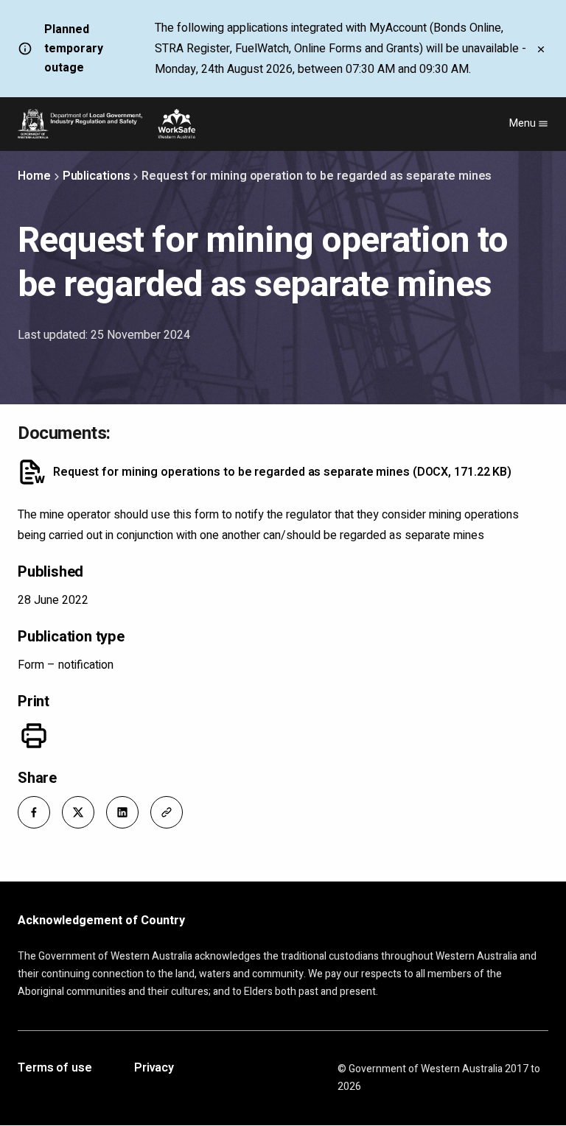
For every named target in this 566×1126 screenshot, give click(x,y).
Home (34, 176)
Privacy (154, 1068)
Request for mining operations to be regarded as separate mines (282, 472)
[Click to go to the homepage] (106, 123)
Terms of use (55, 1068)
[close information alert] (541, 49)
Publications (96, 176)
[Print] (34, 735)
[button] (34, 812)
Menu (523, 123)
